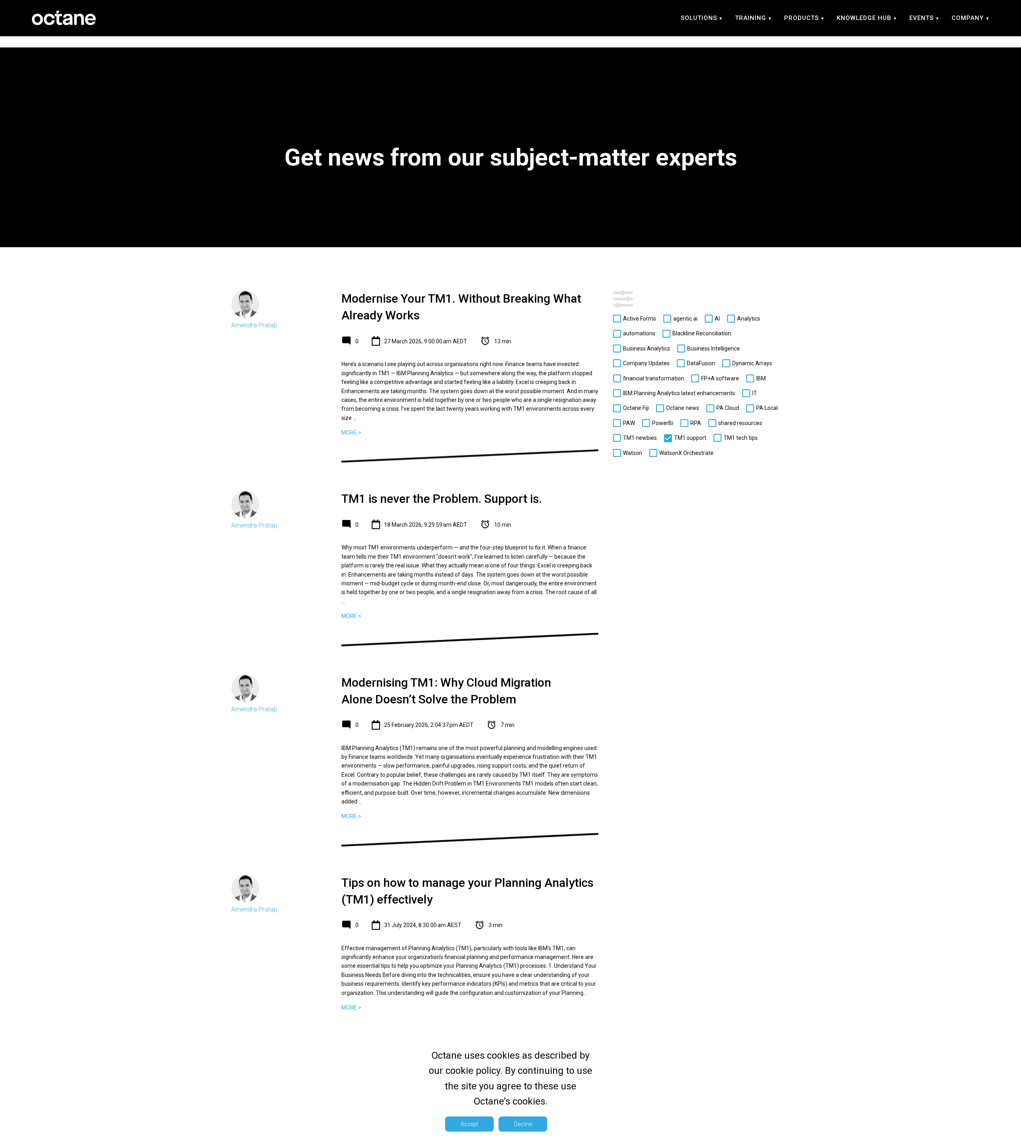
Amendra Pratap (254, 325)
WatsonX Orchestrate (686, 453)
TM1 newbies (640, 438)
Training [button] (750, 18)
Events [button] (921, 18)
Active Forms (639, 318)
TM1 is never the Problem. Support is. (441, 499)
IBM (761, 378)
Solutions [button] (699, 18)
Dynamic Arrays (752, 363)
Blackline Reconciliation (701, 334)
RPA (695, 423)
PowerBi (662, 423)
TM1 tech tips (740, 438)
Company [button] (968, 18)
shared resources (740, 423)
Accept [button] (469, 1124)
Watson (632, 453)
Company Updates (646, 363)
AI (717, 318)
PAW (629, 423)
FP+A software (720, 378)
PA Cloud (727, 408)
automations (639, 334)
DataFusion (701, 363)
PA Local (767, 408)
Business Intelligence (713, 348)
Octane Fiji (636, 408)
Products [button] (801, 18)
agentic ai (685, 318)
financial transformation (653, 378)
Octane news (682, 408)
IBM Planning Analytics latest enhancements (679, 393)
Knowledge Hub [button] (864, 18)
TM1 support (690, 438)
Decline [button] (523, 1124)
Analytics (748, 318)
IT (754, 393)
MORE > (351, 432)
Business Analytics (646, 348)
